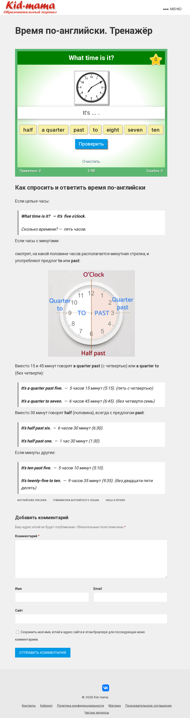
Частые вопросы (96, 712)
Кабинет (46, 705)
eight (113, 130)
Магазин (114, 705)
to (95, 130)
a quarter (53, 130)
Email (97, 589)
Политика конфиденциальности (80, 705)
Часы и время (115, 500)
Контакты (29, 705)
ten (156, 130)
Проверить (91, 144)
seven (135, 130)
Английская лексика (31, 500)
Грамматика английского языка (76, 500)
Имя (18, 589)
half (28, 130)
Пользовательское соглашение (148, 705)
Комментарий (27, 536)
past (78, 130)
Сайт (19, 610)
